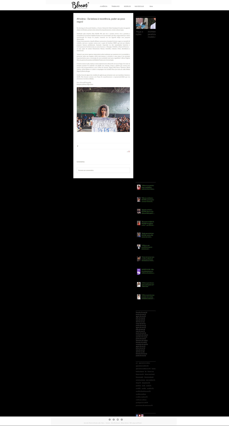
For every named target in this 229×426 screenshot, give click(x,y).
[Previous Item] (139, 23)
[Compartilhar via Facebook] (77, 146)
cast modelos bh (150, 380)
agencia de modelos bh (142, 366)
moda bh (148, 385)
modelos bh (150, 388)
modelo (144, 388)
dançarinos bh (146, 383)
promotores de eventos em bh (144, 405)
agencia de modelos (144, 363)
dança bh (138, 383)
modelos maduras (141, 394)
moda (143, 385)
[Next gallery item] (128, 109)
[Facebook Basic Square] (137, 415)
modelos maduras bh (142, 397)
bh (146, 371)
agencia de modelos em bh (143, 368)
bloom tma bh (140, 374)
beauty (153, 368)
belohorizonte (140, 371)
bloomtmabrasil (148, 377)
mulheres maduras (141, 400)
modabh (138, 388)
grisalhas (138, 385)
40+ (137, 363)
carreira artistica (140, 380)
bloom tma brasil (149, 374)
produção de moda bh (142, 402)
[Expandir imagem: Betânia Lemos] (103, 109)
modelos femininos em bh (143, 391)
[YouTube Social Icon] (140, 415)
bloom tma (151, 371)
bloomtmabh (139, 377)
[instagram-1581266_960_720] (142, 415)
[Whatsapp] (110, 420)
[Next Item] (153, 23)
